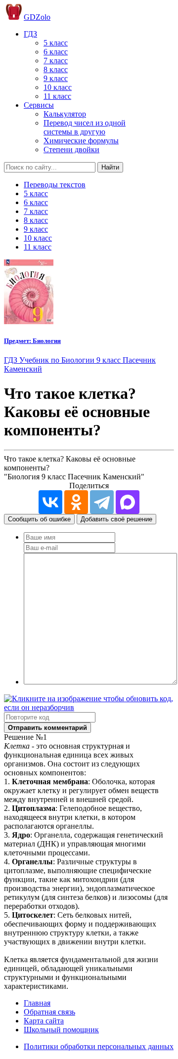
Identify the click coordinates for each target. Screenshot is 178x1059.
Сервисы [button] (39, 105)
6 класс (56, 51)
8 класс (56, 69)
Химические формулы (81, 140)
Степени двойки (71, 149)
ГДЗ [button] (30, 34)
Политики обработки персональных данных (99, 1046)
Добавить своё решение (116, 519)
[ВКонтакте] (50, 502)
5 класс (56, 43)
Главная (37, 1003)
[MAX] (127, 502)
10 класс (58, 87)
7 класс (56, 60)
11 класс (57, 96)
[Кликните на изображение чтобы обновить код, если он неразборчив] (89, 707)
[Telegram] (102, 502)
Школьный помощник (61, 1029)
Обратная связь (49, 1012)
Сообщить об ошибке (39, 519)
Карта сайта (44, 1021)
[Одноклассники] (76, 502)
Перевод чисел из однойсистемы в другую (85, 127)
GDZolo (37, 17)
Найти (110, 167)
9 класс (56, 78)
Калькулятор (65, 114)
